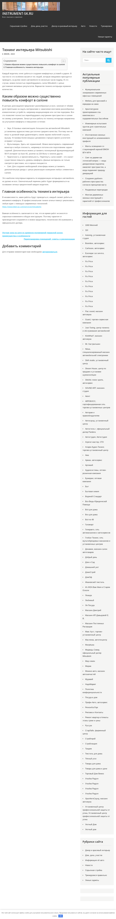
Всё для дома (91, 510)
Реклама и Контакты (94, 712)
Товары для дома (93, 764)
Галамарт (89, 525)
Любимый (89, 600)
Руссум (88, 725)
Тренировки (106, 26)
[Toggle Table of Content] (62, 61)
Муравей (89, 679)
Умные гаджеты (105, 36)
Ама (87, 455)
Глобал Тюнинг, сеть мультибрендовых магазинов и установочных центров (96, 541)
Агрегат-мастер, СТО (94, 442)
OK (61, 916)
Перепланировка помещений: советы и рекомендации (49, 239)
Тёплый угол (90, 759)
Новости (93, 26)
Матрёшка (89, 645)
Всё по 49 (89, 520)
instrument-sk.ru (17, 13)
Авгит (87, 396)
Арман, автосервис (93, 460)
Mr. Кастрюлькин (92, 344)
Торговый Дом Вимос (94, 774)
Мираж (88, 666)
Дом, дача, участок (39, 26)
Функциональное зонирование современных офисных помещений (94, 92)
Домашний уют (92, 567)
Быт (87, 486)
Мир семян (90, 661)
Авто (83, 26)
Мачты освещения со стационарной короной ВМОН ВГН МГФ (96, 149)
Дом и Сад (90, 562)
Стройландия (91, 744)
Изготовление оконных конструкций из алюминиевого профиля (96, 138)
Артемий (89, 465)
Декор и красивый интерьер (64, 26)
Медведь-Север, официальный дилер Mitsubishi (92, 653)
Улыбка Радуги (91, 779)
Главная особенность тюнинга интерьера (24, 67)
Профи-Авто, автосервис (96, 702)
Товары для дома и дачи (96, 769)
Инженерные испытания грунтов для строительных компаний (94, 126)
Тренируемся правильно (96, 875)
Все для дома (91, 515)
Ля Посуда (89, 605)
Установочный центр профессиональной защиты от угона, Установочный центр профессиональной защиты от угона (96, 813)
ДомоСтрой (90, 572)
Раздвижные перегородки (96, 190)
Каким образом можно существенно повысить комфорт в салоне (35, 64)
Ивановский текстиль (94, 582)
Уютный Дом (91, 824)
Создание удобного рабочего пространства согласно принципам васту (94, 181)
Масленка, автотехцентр (96, 640)
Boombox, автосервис (94, 243)
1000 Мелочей (91, 225)
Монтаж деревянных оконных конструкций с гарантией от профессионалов (96, 198)
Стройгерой (90, 739)
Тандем (88, 749)
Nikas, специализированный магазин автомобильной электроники (96, 352)
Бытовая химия (92, 491)
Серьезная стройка (18, 26)
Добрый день (91, 557)
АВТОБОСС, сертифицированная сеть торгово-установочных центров (96, 404)
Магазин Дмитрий (93, 610)
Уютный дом (90, 829)
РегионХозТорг (91, 707)
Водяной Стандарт (93, 496)
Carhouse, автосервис (95, 248)
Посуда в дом (91, 697)
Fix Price (89, 261)
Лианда (88, 595)
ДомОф (88, 577)
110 (86, 230)
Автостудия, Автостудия (96, 437)
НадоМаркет (90, 684)
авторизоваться (49, 252)
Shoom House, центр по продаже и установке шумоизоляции (94, 371)
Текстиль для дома (93, 754)
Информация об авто (94, 860)
